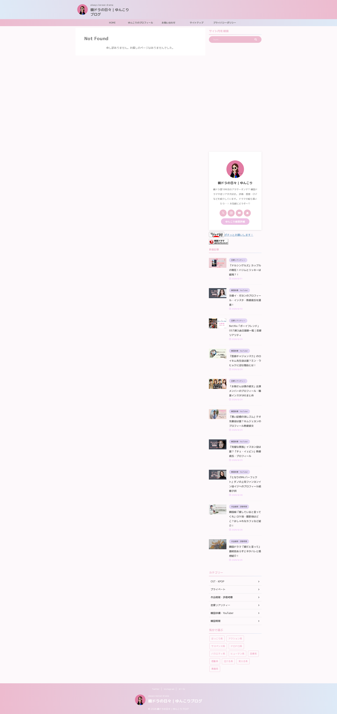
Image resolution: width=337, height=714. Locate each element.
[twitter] (223, 213)
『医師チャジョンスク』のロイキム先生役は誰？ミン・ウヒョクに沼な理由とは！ (245, 360)
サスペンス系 (218, 646)
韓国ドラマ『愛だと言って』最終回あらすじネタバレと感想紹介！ (245, 551)
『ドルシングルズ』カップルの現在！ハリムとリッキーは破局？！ (245, 270)
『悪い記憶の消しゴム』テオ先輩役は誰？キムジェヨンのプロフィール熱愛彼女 (245, 421)
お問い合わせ (168, 22)
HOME (112, 22)
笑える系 (243, 661)
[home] (247, 213)
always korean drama (158, 695)
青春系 (214, 668)
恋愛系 (253, 653)
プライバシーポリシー (224, 22)
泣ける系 (228, 661)
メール (182, 689)
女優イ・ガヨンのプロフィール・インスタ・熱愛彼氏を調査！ (245, 300)
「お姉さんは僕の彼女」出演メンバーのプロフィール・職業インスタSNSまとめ (245, 391)
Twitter (156, 689)
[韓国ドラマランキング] (218, 242)
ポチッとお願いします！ (238, 235)
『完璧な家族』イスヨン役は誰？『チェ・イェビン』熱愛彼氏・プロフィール (245, 451)
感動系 (214, 661)
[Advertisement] (235, 97)
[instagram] (231, 213)
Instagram (169, 689)
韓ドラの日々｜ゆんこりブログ (109, 12)
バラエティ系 (218, 653)
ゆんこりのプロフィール (140, 22)
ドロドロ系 (236, 646)
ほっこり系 (217, 638)
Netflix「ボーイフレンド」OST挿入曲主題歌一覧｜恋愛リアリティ (245, 330)
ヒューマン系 (237, 653)
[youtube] (239, 213)
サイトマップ (196, 22)
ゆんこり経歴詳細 (235, 221)
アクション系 (235, 638)
